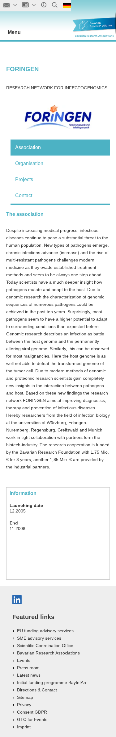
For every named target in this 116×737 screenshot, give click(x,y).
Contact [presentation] (23, 195)
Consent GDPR (32, 712)
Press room (28, 667)
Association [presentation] (28, 147)
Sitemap (25, 697)
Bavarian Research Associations (48, 652)
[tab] (60, 148)
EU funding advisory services (45, 630)
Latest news (29, 675)
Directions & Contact (37, 689)
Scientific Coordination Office (45, 645)
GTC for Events (32, 719)
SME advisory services (39, 638)
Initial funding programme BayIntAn (51, 682)
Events (23, 660)
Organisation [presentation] (29, 163)
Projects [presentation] (24, 179)
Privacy (24, 704)
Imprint (24, 726)
